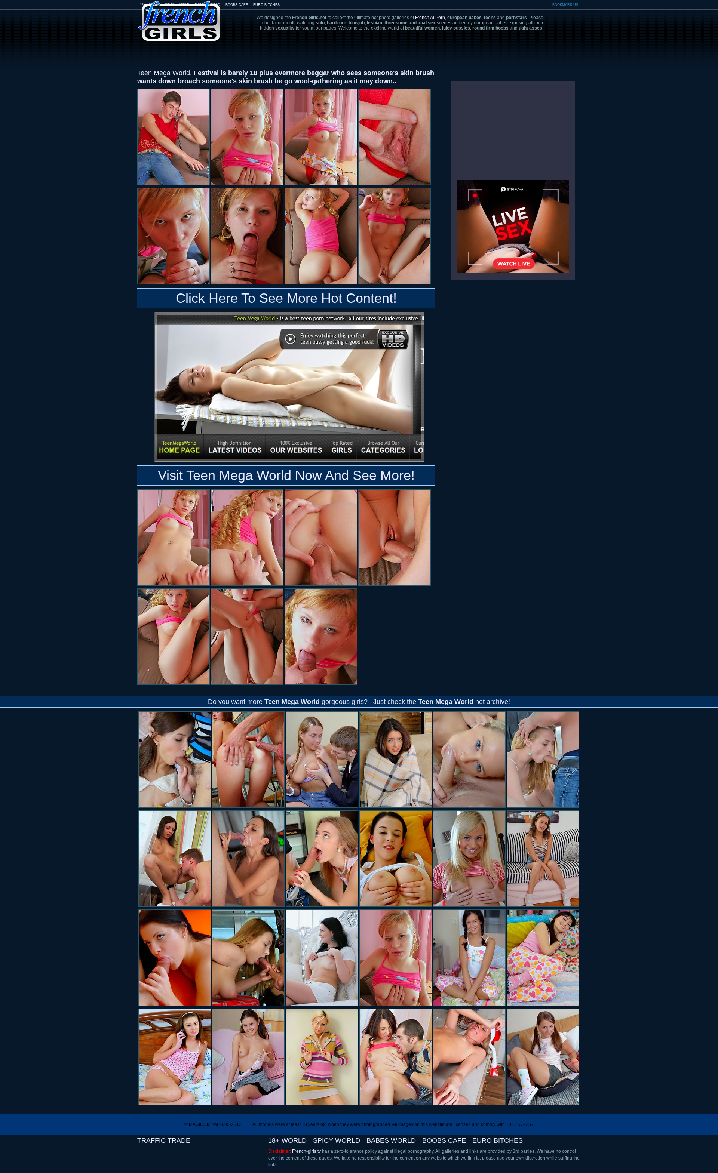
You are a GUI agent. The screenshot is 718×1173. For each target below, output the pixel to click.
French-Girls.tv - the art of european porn (179, 16)
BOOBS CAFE (236, 5)
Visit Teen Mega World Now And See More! (286, 475)
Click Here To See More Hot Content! (286, 298)
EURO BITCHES (266, 5)
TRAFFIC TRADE (163, 1140)
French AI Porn (430, 17)
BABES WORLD (391, 1140)
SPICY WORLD (336, 1140)
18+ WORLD (287, 1140)
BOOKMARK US (565, 5)
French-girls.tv (306, 1151)
